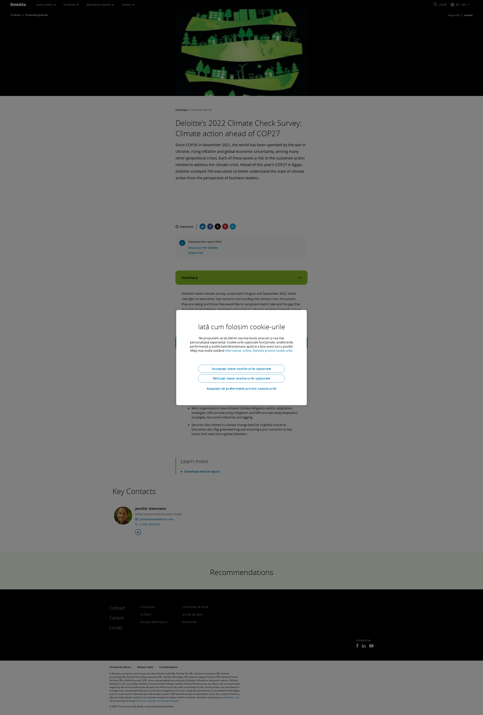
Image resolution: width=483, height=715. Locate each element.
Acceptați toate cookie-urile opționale (241, 368)
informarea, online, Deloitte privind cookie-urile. (259, 350)
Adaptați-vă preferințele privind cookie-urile (241, 388)
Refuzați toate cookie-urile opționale (241, 378)
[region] (241, 357)
